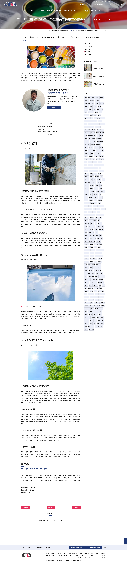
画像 (86, 124)
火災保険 (102, 159)
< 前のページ (25, 507)
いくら (91, 291)
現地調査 (86, 244)
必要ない (92, 217)
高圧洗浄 (86, 173)
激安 (101, 244)
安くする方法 (91, 276)
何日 (95, 291)
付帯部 (86, 220)
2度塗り (86, 209)
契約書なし (95, 170)
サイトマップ (101, 557)
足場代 (93, 138)
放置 (98, 212)
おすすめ (97, 326)
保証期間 (94, 220)
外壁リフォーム (100, 129)
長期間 (101, 135)
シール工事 (87, 308)
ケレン (86, 170)
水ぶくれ (91, 270)
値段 (93, 329)
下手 (90, 220)
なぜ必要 (86, 256)
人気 (89, 112)
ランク (101, 273)
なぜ (100, 112)
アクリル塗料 (101, 294)
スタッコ (93, 132)
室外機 (86, 156)
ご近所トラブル (98, 270)
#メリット (59, 520)
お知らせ (86, 106)
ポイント (96, 147)
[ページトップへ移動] (105, 547)
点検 (95, 109)
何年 (89, 294)
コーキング (101, 170)
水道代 (97, 185)
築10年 (91, 320)
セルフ (96, 188)
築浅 (103, 179)
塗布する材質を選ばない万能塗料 (47, 132)
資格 (100, 168)
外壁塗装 (29, 502)
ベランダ (86, 282)
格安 (98, 317)
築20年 (90, 197)
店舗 (86, 294)
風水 (92, 118)
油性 (86, 300)
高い (94, 214)
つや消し (86, 261)
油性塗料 (92, 185)
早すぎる (98, 214)
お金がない (87, 159)
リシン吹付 (97, 126)
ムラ (86, 276)
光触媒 (96, 217)
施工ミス (86, 188)
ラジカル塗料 (100, 141)
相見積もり (98, 144)
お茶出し (93, 159)
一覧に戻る (51, 507)
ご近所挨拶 (102, 302)
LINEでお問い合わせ (113, 5)
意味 (95, 320)
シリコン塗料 (93, 141)
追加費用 (101, 279)
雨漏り (90, 109)
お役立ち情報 (24, 502)
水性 (89, 300)
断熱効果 (93, 250)
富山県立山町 (91, 232)
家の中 (101, 147)
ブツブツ (101, 300)
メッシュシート (91, 226)
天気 (103, 291)
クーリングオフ (88, 168)
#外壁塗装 (42, 520)
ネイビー (103, 209)
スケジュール (87, 273)
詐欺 (91, 267)
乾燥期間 (100, 162)
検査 (90, 170)
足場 (86, 138)
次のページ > (76, 507)
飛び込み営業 (93, 203)
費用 (86, 326)
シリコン (90, 311)
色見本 (99, 115)
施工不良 (86, 191)
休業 (103, 250)
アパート (86, 253)
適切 (95, 200)
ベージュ (92, 253)
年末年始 (102, 103)
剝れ (95, 212)
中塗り (99, 203)
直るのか (99, 179)
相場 (102, 109)
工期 (91, 173)
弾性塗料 (98, 250)
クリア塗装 (97, 165)
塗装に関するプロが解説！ (45, 126)
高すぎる (95, 194)
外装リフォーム (88, 235)
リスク (100, 188)
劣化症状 (86, 238)
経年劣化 (98, 264)
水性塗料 (86, 185)
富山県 (99, 106)
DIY (92, 112)
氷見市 (102, 305)
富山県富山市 (87, 103)
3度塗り (91, 176)
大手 (97, 159)
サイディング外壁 (93, 297)
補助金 (96, 112)
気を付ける (87, 250)
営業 (92, 153)
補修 (98, 109)
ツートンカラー (98, 253)
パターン (86, 217)
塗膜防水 (100, 261)
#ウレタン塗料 (51, 520)
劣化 (96, 276)
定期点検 (100, 200)
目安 (89, 264)
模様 (103, 226)
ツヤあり (96, 156)
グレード (98, 241)
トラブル (99, 182)
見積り (102, 323)
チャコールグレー (98, 308)
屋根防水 (86, 291)
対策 (94, 150)
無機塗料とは (101, 282)
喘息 (95, 247)
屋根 (86, 97)
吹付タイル (87, 132)
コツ (100, 194)
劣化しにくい (93, 238)
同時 (97, 273)
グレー (89, 124)
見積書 (86, 270)
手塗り (100, 197)
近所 (89, 165)
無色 (86, 226)
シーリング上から (97, 311)
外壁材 (95, 115)
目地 (96, 294)
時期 (100, 285)
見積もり (103, 191)
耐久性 (90, 314)
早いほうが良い (88, 182)
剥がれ (90, 285)
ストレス (96, 288)
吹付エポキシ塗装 (92, 135)
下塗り (91, 261)
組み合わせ (87, 118)
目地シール (101, 297)
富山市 (98, 305)
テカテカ (96, 197)
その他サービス (89, 54)
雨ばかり (92, 256)
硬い (101, 176)
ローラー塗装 (87, 129)
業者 (98, 323)
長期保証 (91, 200)
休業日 (97, 103)
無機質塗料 (93, 317)
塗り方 (86, 285)
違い (96, 232)
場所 (93, 300)
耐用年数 (86, 258)
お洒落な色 (98, 256)
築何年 (93, 273)
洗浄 (95, 261)
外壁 (89, 97)
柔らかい (86, 179)
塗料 (93, 103)
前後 (99, 247)
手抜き (86, 200)
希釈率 (94, 182)
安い (102, 326)
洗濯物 (91, 188)
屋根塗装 (87, 51)
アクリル (86, 320)
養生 (101, 288)
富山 (91, 323)
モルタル (98, 226)
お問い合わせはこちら (99, 5)
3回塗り (86, 305)
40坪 (86, 311)
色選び (95, 121)
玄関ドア (96, 244)
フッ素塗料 (87, 144)
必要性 (91, 244)
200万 (86, 206)
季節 (86, 165)
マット (92, 223)
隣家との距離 (95, 235)
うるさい (98, 150)
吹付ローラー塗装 (100, 132)
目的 (91, 179)
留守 (101, 235)
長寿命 (102, 317)
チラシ (86, 197)
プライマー (87, 302)
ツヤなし (102, 156)
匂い (91, 209)
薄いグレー (87, 153)
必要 (86, 232)
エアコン (91, 156)
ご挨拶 (95, 106)
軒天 (86, 212)
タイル (97, 191)
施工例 (86, 329)
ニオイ (90, 206)
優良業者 (95, 285)
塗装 (95, 323)
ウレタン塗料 (41, 129)
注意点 (86, 147)
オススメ (100, 121)
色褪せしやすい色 (88, 121)
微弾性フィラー (95, 97)
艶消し (86, 314)
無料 (103, 320)
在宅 (103, 285)
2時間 (92, 308)
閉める (95, 162)
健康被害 (86, 267)
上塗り (89, 150)
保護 (95, 179)
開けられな (87, 223)
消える (95, 206)
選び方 (93, 264)
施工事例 (87, 43)
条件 (86, 162)
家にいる (91, 147)
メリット (86, 141)
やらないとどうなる (89, 229)
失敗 (86, 112)
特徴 (86, 135)
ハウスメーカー (88, 214)
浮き (103, 150)
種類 (91, 115)
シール (86, 109)
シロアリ (86, 297)
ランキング (87, 203)
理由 (86, 247)
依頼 (93, 326)
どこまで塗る (101, 276)
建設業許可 (95, 168)
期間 (86, 264)
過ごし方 (94, 258)
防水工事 (94, 129)
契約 (99, 291)
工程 (86, 288)
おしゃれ (86, 115)
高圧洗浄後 (90, 288)
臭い (86, 150)
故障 (99, 320)
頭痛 (92, 247)
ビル (96, 300)
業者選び (96, 302)
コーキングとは (94, 279)
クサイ (102, 165)
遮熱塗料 (93, 144)
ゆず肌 (96, 229)
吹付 (93, 126)
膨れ (101, 217)
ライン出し (101, 229)
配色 (103, 214)
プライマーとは (93, 282)
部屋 (93, 294)
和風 (98, 238)
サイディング (87, 126)
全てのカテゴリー (89, 41)
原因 (91, 194)
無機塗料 (102, 97)
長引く (95, 173)
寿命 (92, 302)
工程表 (99, 173)
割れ (102, 238)
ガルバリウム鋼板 (88, 241)
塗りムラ (98, 209)
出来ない (86, 176)
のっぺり (90, 212)
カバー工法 (87, 279)
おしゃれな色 (95, 124)
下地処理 (97, 176)
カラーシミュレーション (100, 118)
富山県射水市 (100, 206)
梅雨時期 (100, 258)
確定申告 (86, 323)
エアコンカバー (98, 153)
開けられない (92, 305)
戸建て (100, 314)
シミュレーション (97, 267)
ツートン (95, 314)
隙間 (101, 185)
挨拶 (89, 138)
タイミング (92, 191)
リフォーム (87, 317)
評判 (89, 326)
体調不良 (86, 194)
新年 (91, 106)
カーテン (90, 162)
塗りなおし (102, 124)
